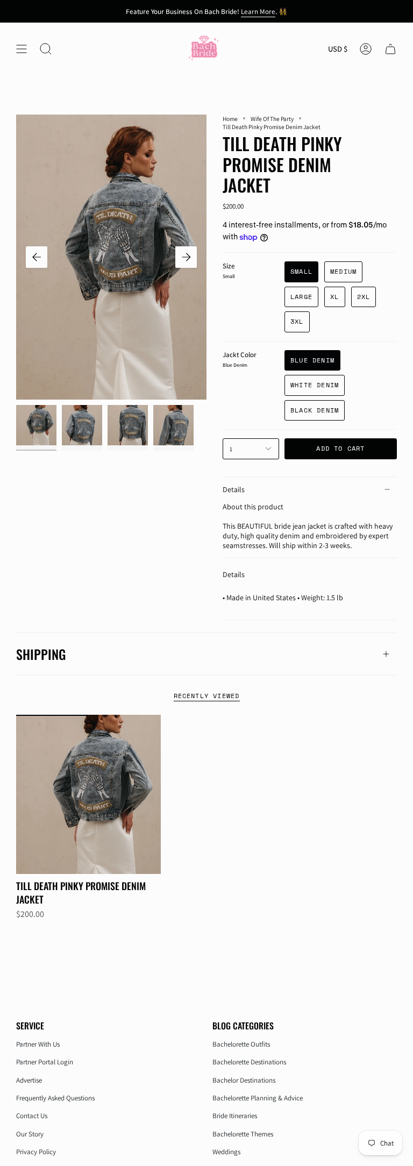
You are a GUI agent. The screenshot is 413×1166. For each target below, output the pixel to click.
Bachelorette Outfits (241, 1044)
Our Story (30, 1134)
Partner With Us (38, 1044)
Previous (36, 257)
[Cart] (390, 49)
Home (230, 119)
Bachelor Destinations (243, 1080)
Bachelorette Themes (242, 1134)
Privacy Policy (36, 1151)
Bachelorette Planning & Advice (257, 1098)
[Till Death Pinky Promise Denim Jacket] (88, 794)
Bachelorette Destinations (249, 1062)
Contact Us (31, 1115)
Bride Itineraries (234, 1115)
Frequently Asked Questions (55, 1098)
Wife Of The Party (272, 119)
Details (234, 489)
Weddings (226, 1151)
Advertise (29, 1080)
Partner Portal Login (44, 1062)
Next (186, 257)
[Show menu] (21, 49)
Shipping (41, 654)
